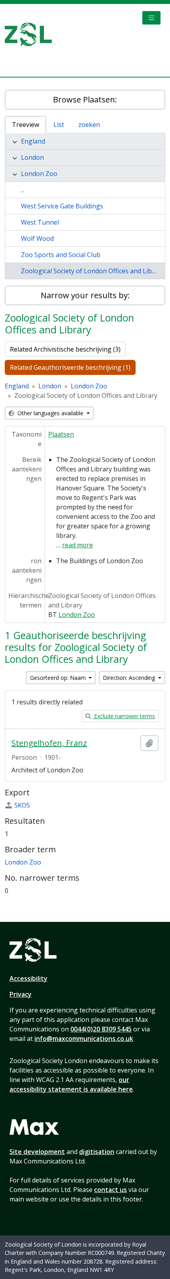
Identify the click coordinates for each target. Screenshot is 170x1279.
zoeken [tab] (89, 124)
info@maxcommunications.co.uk (83, 1038)
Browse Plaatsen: (85, 99)
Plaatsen (61, 434)
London (32, 157)
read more (77, 545)
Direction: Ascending (130, 677)
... (23, 189)
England (33, 141)
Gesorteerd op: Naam (58, 677)
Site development (37, 1151)
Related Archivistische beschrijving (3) (65, 349)
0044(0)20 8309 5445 (101, 1029)
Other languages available (50, 413)
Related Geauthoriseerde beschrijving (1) (70, 367)
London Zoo (39, 173)
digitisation (96, 1151)
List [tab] (58, 124)
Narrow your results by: (85, 295)
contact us (110, 1189)
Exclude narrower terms (124, 716)
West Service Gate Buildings (62, 206)
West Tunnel (40, 222)
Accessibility (28, 978)
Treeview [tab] (25, 124)
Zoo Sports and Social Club (60, 254)
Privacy (20, 994)
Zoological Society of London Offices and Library (92, 271)
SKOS (22, 805)
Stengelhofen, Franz (49, 743)
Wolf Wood (37, 238)
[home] (31, 34)
